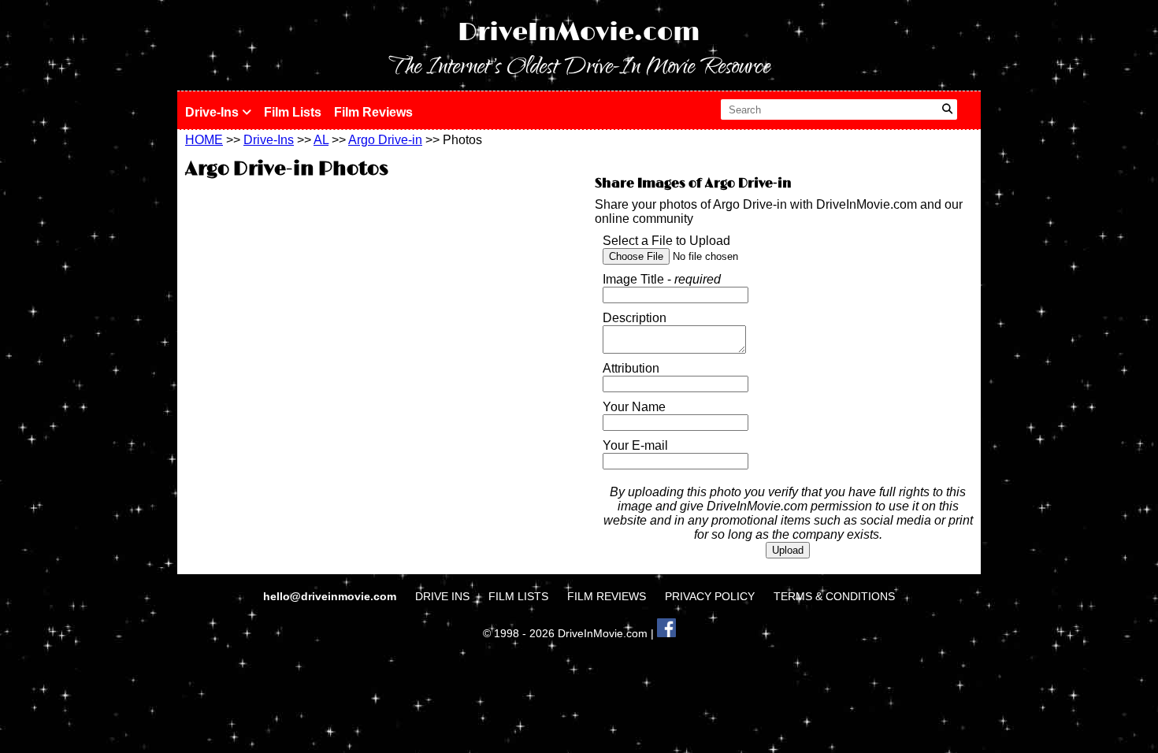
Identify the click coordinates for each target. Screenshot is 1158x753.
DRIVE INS (442, 596)
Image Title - (662, 279)
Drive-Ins (213, 112)
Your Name (634, 407)
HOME (204, 140)
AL (321, 140)
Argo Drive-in (385, 140)
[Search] (947, 109)
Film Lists (292, 112)
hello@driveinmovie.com (331, 596)
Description (634, 318)
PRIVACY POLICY (710, 596)
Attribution (631, 368)
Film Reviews (373, 112)
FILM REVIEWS (606, 596)
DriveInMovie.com (579, 32)
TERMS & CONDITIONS (834, 596)
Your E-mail (635, 445)
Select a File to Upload (666, 240)
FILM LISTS (518, 596)
